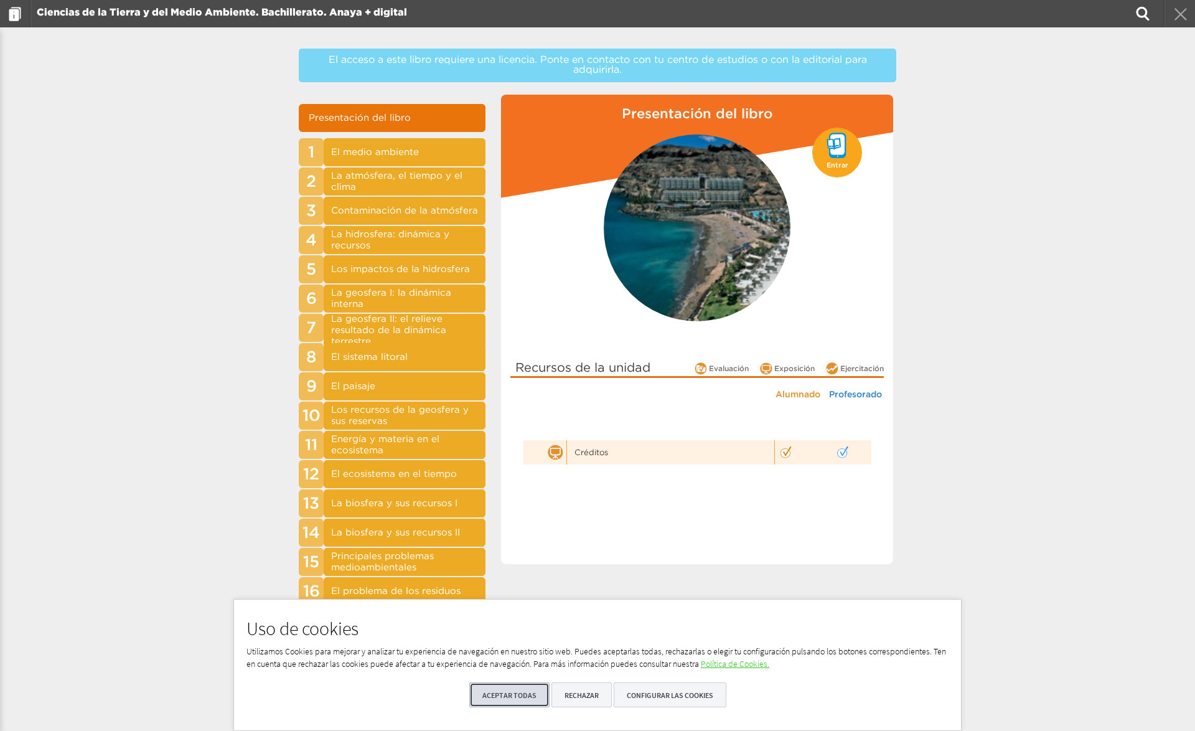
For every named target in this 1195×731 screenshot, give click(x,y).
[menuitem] (15, 13)
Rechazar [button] (582, 695)
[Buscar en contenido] (1141, 13)
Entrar (837, 166)
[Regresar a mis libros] (1179, 13)
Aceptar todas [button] (509, 695)
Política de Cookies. (735, 663)
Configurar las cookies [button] (670, 695)
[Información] (15, 13)
